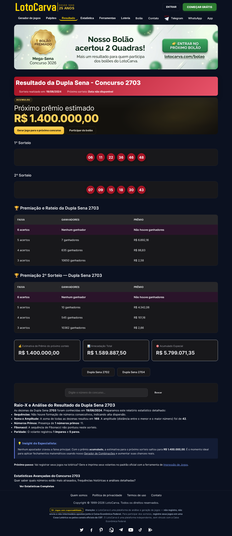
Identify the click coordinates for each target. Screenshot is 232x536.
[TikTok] (140, 529)
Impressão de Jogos (175, 464)
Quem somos (78, 495)
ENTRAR (171, 7)
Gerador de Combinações (99, 453)
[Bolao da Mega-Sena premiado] (116, 47)
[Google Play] (150, 529)
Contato (156, 495)
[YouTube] (130, 529)
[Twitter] (81, 529)
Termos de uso (136, 495)
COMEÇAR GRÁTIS (199, 7)
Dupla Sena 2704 (133, 372)
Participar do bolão (81, 130)
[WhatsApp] (111, 529)
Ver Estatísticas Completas (37, 486)
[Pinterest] (101, 529)
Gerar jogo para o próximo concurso (39, 130)
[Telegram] (121, 529)
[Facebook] (91, 529)
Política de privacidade (107, 495)
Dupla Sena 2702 (98, 372)
